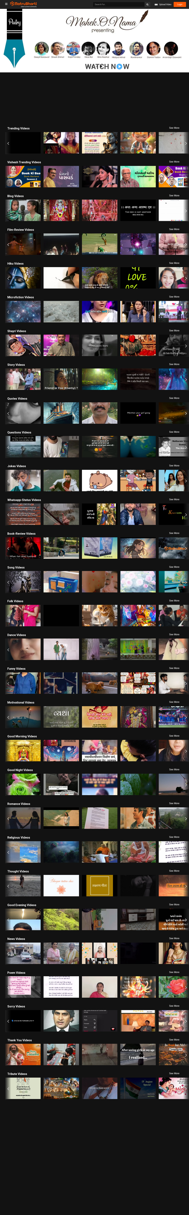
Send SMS (107, 68)
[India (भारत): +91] (69, 68)
